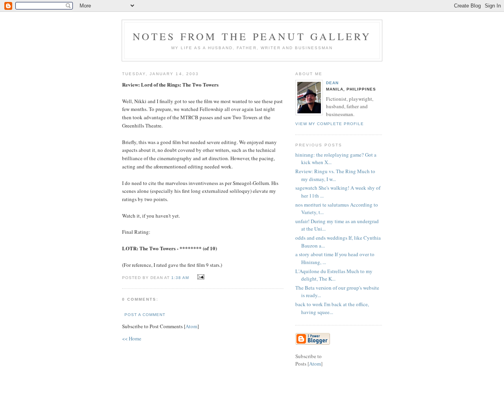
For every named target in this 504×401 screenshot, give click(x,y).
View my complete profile (329, 124)
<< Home (131, 338)
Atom (191, 326)
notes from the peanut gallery (252, 36)
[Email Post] (199, 277)
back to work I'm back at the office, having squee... (332, 308)
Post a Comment (144, 314)
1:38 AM (181, 277)
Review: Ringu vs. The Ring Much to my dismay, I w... (335, 175)
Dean (332, 83)
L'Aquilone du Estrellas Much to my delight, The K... (333, 275)
